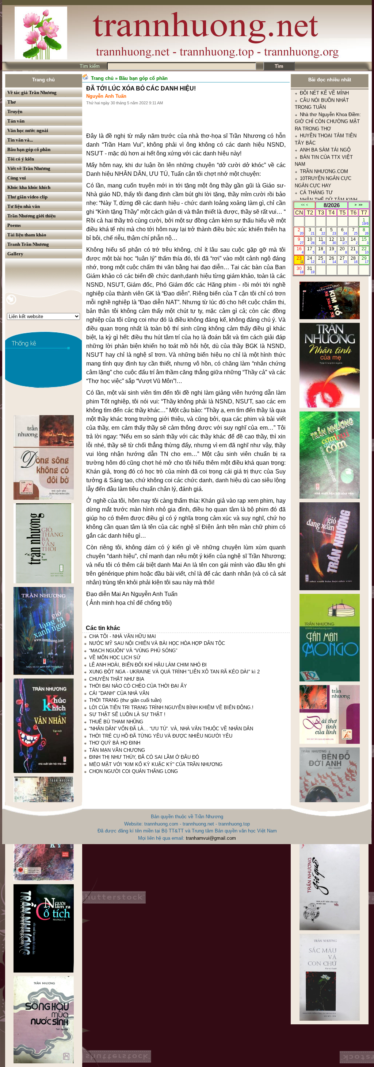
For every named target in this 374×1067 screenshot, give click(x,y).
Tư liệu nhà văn (23, 206)
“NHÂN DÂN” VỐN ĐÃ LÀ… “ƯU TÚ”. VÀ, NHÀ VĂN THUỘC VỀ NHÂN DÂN (171, 728)
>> (360, 205)
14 (354, 241)
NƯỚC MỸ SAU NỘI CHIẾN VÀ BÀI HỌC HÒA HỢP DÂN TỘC (157, 643)
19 (332, 250)
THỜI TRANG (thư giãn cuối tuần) (125, 700)
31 (310, 270)
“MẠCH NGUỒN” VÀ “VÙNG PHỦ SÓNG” (133, 650)
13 (343, 241)
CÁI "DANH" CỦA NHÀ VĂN (119, 693)
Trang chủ (43, 79)
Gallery (15, 253)
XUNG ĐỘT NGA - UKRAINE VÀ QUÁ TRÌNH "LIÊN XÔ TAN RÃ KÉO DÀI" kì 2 (174, 671)
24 (310, 260)
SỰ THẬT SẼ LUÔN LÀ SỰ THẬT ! (127, 714)
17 (310, 250)
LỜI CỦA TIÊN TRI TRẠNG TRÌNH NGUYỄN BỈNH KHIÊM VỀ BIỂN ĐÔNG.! (171, 707)
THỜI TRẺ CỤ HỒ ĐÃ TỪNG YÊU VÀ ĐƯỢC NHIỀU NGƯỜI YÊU (160, 736)
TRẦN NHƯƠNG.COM (324, 143)
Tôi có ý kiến (20, 159)
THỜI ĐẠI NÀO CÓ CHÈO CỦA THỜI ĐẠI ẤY (138, 686)
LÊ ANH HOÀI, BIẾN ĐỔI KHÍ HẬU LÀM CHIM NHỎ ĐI (148, 665)
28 (354, 260)
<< (303, 205)
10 (310, 241)
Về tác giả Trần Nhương (32, 92)
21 (354, 250)
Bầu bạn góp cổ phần (28, 149)
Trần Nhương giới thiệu (31, 216)
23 (300, 260)
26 (332, 260)
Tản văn (15, 121)
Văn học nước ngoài (27, 130)
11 (321, 241)
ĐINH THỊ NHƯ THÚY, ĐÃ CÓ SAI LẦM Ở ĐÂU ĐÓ (144, 757)
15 (365, 241)
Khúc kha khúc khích (28, 187)
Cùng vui (16, 178)
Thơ (11, 102)
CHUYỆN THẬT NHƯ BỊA (116, 679)
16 (300, 250)
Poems (14, 225)
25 (321, 260)
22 (365, 250)
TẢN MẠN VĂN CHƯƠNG (117, 750)
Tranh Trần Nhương (28, 244)
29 (365, 260)
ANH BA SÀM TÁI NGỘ (325, 121)
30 (300, 270)
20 (343, 250)
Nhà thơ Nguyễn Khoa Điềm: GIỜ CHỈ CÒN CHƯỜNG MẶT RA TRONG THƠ (328, 93)
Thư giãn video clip (27, 197)
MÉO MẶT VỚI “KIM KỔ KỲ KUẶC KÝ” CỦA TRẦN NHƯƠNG (155, 764)
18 (321, 250)
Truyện (14, 111)
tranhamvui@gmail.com (211, 838)
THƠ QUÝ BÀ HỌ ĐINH (114, 743)
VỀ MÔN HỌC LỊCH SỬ (115, 657)
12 (332, 241)
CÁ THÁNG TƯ (316, 164)
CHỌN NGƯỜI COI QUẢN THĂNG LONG (133, 771)
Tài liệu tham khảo (26, 234)
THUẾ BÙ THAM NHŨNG (116, 721)
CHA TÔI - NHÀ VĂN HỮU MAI (122, 636)
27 (343, 260)
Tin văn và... (20, 140)
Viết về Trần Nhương (28, 168)
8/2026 (332, 205)
